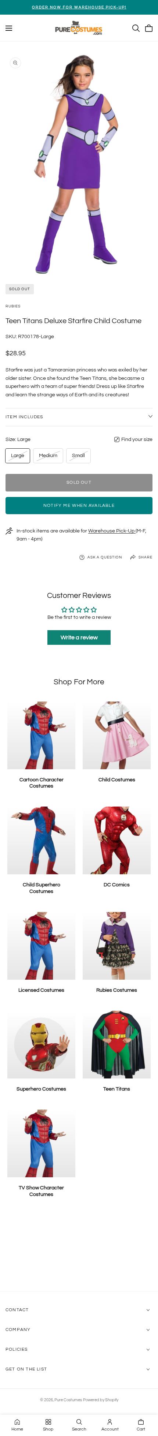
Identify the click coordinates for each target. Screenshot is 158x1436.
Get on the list (26, 1369)
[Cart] (148, 28)
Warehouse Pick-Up (112, 531)
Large (19, 458)
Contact (17, 1310)
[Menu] (9, 28)
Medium (48, 458)
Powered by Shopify (100, 1400)
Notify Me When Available (79, 505)
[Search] (136, 28)
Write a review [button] (79, 637)
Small (80, 458)
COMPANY (18, 1329)
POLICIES (17, 1349)
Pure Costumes (68, 1400)
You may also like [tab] (79, 1252)
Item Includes (24, 417)
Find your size (136, 439)
